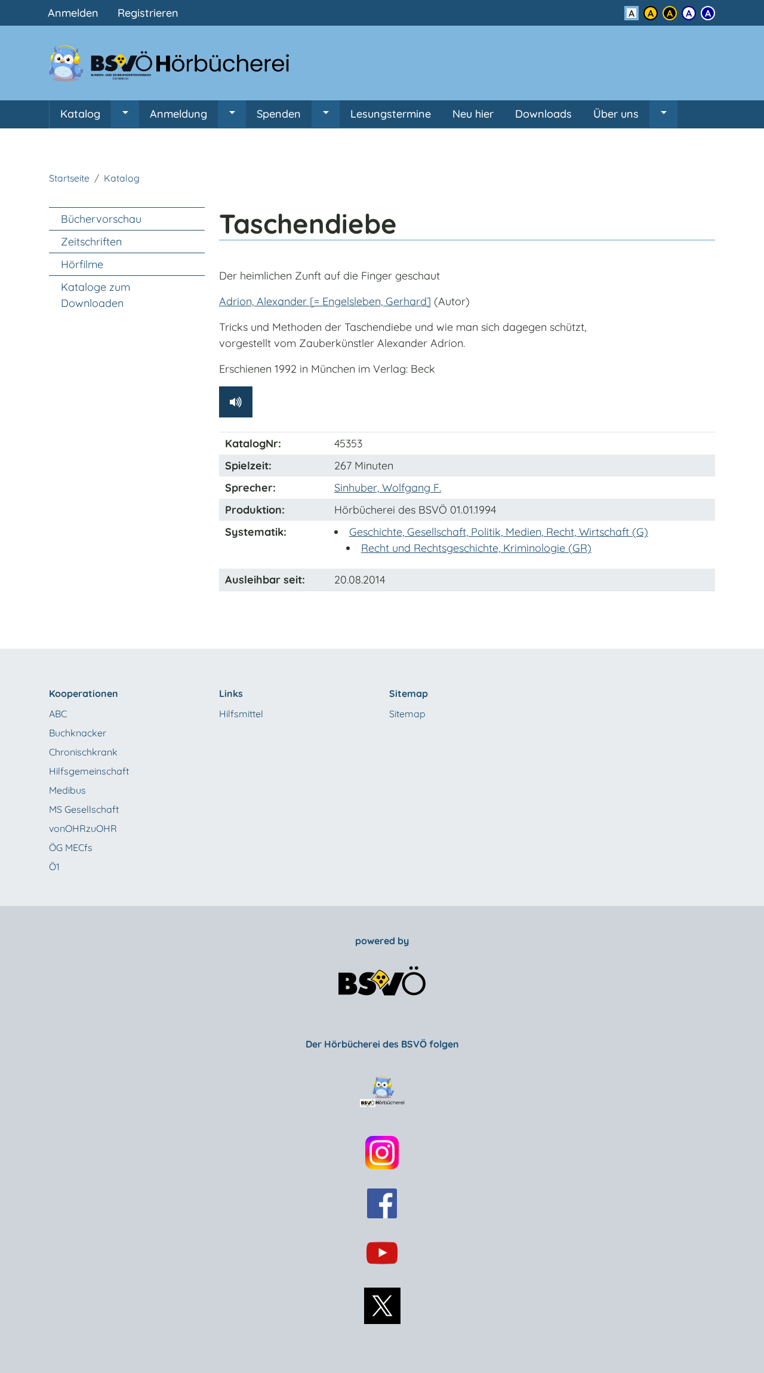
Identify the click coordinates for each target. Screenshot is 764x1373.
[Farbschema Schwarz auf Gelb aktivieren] (650, 13)
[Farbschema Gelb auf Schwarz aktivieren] (670, 13)
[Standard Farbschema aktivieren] (631, 13)
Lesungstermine (390, 114)
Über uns (616, 114)
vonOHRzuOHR (83, 828)
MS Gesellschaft (84, 809)
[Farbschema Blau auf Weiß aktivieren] (689, 13)
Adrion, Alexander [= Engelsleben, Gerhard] (325, 301)
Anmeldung (178, 114)
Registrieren (148, 13)
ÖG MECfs (71, 847)
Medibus (67, 790)
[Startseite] (176, 63)
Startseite (69, 178)
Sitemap (407, 714)
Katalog (80, 114)
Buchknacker (77, 733)
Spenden (279, 114)
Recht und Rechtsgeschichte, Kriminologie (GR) (476, 548)
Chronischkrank (83, 752)
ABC (58, 714)
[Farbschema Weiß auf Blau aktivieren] (708, 13)
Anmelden (73, 13)
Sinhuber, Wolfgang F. (387, 487)
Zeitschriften (91, 241)
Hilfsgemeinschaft (89, 771)
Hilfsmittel (241, 714)
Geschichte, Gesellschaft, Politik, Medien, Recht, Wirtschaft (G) (498, 532)
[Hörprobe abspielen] (235, 401)
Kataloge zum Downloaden (95, 295)
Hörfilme (82, 264)
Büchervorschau (101, 219)
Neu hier (473, 114)
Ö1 (54, 867)
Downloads (543, 114)
